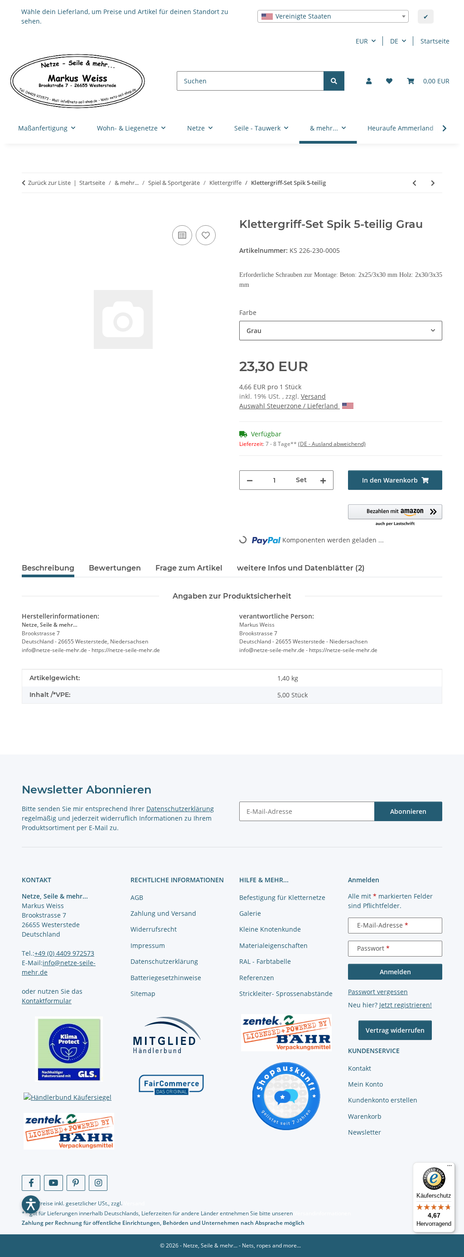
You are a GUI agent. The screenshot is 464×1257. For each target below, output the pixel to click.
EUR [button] (362, 41)
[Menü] (449, 1167)
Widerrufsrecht (153, 929)
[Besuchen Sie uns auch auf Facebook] (31, 1183)
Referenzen (256, 977)
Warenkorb (365, 1116)
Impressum (147, 945)
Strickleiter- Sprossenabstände (286, 993)
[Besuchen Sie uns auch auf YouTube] (53, 1183)
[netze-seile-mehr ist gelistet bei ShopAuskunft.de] (286, 1095)
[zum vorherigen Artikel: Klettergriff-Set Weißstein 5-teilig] (414, 183)
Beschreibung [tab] (48, 568)
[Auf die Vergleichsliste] (182, 235)
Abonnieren (408, 811)
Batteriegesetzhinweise (165, 977)
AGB (136, 897)
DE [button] (394, 41)
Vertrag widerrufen (395, 1030)
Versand (313, 396)
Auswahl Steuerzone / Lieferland (289, 405)
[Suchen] (334, 81)
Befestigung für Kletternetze (282, 897)
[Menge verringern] (250, 480)
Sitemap (142, 993)
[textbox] (333, 16)
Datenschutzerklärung (180, 808)
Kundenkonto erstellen (382, 1100)
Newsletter (364, 1132)
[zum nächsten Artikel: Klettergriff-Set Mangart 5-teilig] (433, 183)
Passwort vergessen (378, 991)
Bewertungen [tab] (115, 568)
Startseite (435, 41)
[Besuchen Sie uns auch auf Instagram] (98, 1183)
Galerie (250, 913)
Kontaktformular (47, 1000)
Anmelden (395, 971)
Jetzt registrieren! (405, 1005)
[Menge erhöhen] (323, 480)
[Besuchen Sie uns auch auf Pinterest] (76, 1183)
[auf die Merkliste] (206, 235)
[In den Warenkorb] (29, 213)
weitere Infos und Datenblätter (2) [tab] (301, 568)
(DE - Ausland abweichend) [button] (332, 444)
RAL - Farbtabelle (265, 961)
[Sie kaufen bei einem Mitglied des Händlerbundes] (166, 1034)
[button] (369, 81)
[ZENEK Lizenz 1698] (69, 1131)
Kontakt (359, 1068)
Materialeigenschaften (273, 945)
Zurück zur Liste (49, 183)
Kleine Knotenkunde (270, 929)
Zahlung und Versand (163, 913)
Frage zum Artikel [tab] (188, 568)
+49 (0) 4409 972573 (64, 953)
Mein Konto (365, 1084)
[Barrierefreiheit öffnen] (31, 1204)
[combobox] (333, 16)
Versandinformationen (322, 1213)
